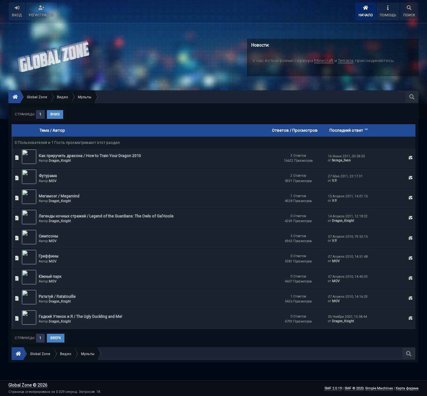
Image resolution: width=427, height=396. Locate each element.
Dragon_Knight (60, 161)
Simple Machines (379, 388)
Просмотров (305, 130)
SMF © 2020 (354, 388)
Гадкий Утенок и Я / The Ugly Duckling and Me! (80, 316)
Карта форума (407, 388)
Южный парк (50, 276)
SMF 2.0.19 (333, 388)
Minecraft (324, 60)
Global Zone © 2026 (28, 385)
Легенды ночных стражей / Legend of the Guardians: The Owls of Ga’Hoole (106, 216)
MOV (53, 181)
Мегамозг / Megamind (59, 196)
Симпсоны (48, 236)
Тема (44, 130)
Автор (59, 130)
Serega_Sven (341, 160)
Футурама (48, 175)
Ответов (280, 130)
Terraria (345, 60)
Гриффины (48, 256)
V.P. (334, 181)
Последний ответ (346, 130)
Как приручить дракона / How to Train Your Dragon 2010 (90, 155)
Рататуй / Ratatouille (57, 296)
